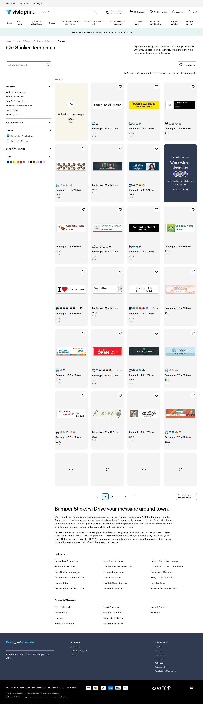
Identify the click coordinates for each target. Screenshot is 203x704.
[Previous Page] (97, 496)
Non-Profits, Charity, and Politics (168, 566)
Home (8, 41)
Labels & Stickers (24, 41)
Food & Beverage (112, 577)
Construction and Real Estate (70, 588)
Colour (9, 156)
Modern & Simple (112, 612)
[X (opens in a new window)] (164, 688)
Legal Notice (71, 687)
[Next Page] (133, 496)
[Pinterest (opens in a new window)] (169, 688)
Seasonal (155, 612)
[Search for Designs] (48, 65)
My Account (75, 647)
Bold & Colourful (63, 607)
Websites (159, 663)
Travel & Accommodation (164, 588)
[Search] (95, 12)
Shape (9, 130)
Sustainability (161, 667)
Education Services (113, 560)
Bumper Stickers (44, 41)
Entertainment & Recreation (117, 566)
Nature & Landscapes (114, 618)
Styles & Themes (14, 122)
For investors (160, 655)
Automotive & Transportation (70, 577)
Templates (62, 41)
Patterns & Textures (113, 623)
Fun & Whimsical (111, 607)
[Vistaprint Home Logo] (20, 12)
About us (159, 647)
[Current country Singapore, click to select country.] (193, 687)
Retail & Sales (158, 583)
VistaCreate (23, 3)
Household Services (113, 588)
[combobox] (67, 12)
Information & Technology (164, 560)
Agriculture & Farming (66, 560)
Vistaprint (10, 3)
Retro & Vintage (159, 607)
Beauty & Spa (61, 583)
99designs (37, 3)
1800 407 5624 (12, 687)
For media (159, 659)
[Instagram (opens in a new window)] (159, 688)
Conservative (62, 612)
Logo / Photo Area (15, 148)
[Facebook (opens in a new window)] (154, 688)
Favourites (189, 64)
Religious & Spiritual (161, 577)
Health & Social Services (115, 583)
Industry (10, 86)
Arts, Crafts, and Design (67, 571)
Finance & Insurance (113, 571)
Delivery (73, 655)
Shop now (128, 32)
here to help (25, 654)
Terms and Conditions (56, 687)
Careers (158, 651)
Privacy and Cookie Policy (36, 687)
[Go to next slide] (199, 32)
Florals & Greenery (64, 623)
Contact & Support (78, 651)
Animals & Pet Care (65, 566)
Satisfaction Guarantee (165, 671)
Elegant (59, 618)
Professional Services (162, 571)
